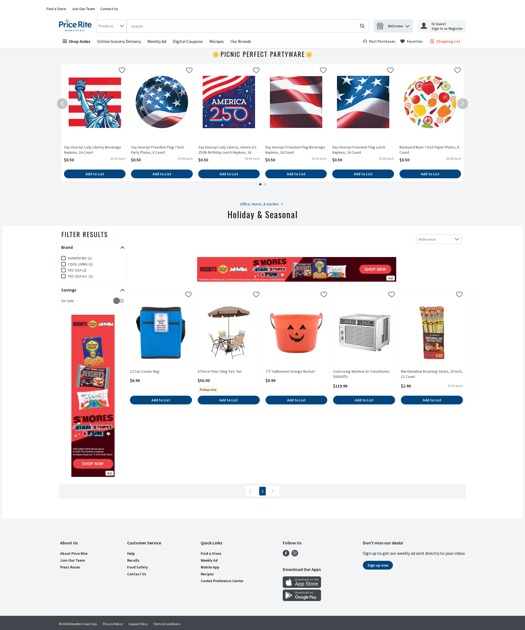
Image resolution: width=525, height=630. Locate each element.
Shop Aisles (79, 41)
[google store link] (302, 599)
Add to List (95, 173)
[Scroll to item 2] (264, 184)
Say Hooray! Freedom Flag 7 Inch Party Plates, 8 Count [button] (157, 150)
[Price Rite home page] (76, 26)
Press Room (70, 567)
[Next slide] (462, 103)
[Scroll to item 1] (260, 184)
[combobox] (111, 26)
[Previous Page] (251, 491)
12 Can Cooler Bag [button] (151, 371)
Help (131, 553)
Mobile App (210, 567)
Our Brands (241, 41)
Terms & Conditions (166, 624)
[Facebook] (286, 555)
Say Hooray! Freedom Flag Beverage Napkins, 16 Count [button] (295, 150)
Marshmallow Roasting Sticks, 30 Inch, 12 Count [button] (432, 374)
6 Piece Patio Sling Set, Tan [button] (219, 371)
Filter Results (84, 234)
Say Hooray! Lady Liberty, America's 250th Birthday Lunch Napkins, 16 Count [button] (227, 150)
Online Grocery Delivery (119, 41)
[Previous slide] (62, 103)
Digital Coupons (188, 41)
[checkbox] (122, 71)
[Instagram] (294, 555)
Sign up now (378, 565)
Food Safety (137, 567)
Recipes (216, 41)
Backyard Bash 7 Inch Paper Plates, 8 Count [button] (429, 150)
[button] (407, 24)
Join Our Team (83, 8)
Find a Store (56, 8)
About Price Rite (74, 553)
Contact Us (109, 8)
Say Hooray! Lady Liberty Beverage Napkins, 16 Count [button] (92, 150)
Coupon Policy (138, 624)
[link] (379, 41)
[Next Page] (273, 491)
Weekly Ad (156, 41)
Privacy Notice (113, 624)
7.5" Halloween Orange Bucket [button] (290, 371)
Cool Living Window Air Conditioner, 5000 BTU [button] (361, 374)
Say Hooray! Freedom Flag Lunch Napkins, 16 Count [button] (358, 150)
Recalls (133, 560)
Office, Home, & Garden (259, 204)
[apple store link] (302, 586)
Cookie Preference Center (222, 580)
